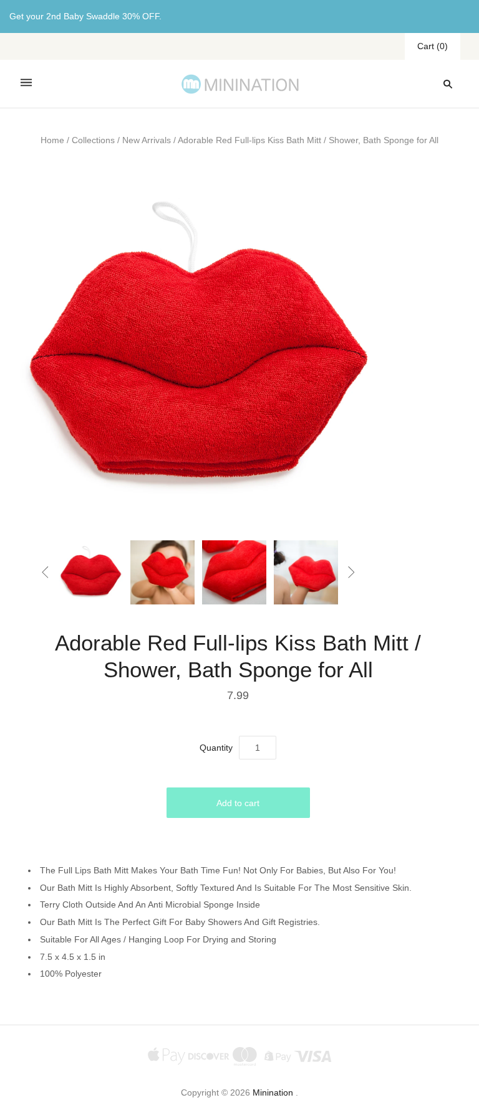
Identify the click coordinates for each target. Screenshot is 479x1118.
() (432, 46)
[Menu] (26, 83)
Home (52, 140)
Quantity (216, 748)
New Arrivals (146, 140)
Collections (93, 140)
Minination (273, 1092)
